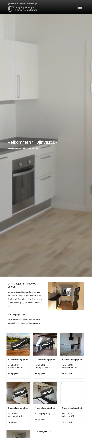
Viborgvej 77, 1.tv (15, 367)
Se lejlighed (13, 373)
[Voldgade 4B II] (72, 392)
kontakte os (36, 323)
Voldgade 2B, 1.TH (69, 367)
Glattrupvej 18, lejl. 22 (17, 416)
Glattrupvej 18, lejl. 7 (43, 413)
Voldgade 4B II (68, 416)
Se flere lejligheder (41, 431)
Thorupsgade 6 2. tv (43, 367)
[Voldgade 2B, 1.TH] (72, 344)
